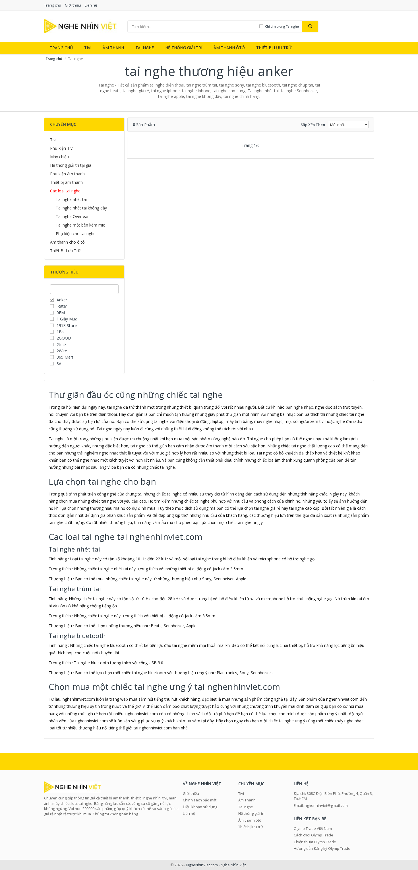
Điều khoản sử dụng (200, 806)
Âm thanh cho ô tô (67, 242)
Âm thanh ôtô (229, 47)
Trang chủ (52, 5)
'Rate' (62, 306)
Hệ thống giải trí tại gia (70, 165)
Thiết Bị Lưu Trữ (65, 250)
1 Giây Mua (67, 319)
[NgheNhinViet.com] (80, 25)
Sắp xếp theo (313, 124)
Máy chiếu (59, 156)
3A (59, 363)
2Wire (62, 350)
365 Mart (65, 357)
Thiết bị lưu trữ (273, 47)
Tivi (87, 47)
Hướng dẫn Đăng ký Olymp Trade (322, 848)
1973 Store (67, 325)
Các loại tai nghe (65, 191)
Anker (62, 300)
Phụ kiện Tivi (61, 148)
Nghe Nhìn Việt (233, 864)
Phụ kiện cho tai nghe (76, 233)
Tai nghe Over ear (72, 216)
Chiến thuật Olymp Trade (315, 841)
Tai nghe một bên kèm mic (80, 225)
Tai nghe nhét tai (71, 199)
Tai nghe (144, 47)
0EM (61, 312)
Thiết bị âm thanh (66, 182)
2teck (62, 344)
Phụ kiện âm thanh (67, 173)
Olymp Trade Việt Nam (313, 828)
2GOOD (64, 338)
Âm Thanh (113, 47)
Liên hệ (91, 5)
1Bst (61, 331)
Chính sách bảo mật (199, 800)
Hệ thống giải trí (183, 47)
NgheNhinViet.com (202, 864)
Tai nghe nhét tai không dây (81, 208)
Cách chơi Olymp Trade (313, 835)
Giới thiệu (73, 5)
